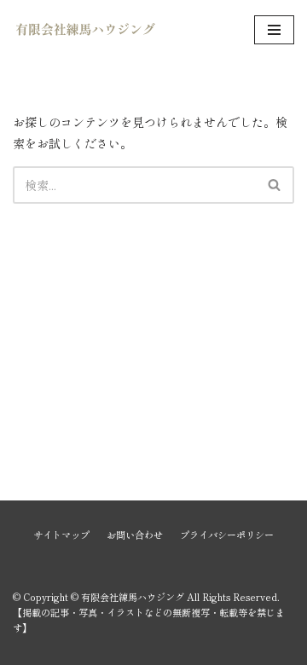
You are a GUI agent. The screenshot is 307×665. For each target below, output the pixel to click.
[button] (274, 184)
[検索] (275, 185)
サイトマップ (61, 534)
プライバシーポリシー (227, 534)
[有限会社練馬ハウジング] (85, 30)
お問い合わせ (135, 534)
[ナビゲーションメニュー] (274, 29)
